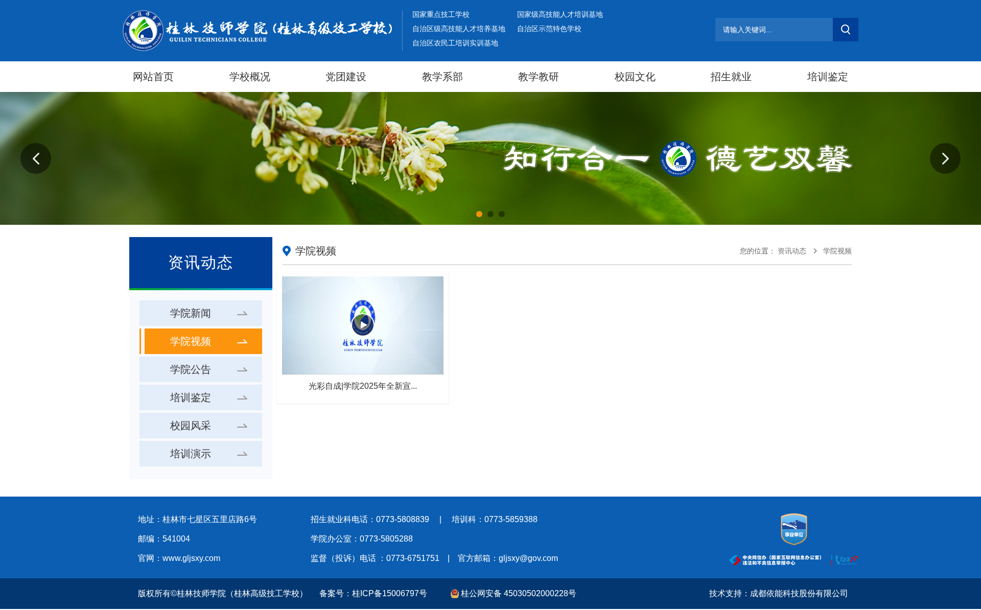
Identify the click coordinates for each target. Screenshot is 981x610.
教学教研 (538, 76)
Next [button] (945, 158)
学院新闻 (190, 313)
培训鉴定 (827, 76)
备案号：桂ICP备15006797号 (373, 593)
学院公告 (190, 369)
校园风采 (190, 425)
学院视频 (190, 341)
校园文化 (635, 76)
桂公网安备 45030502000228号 (518, 593)
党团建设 (345, 76)
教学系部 (442, 76)
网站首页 (153, 76)
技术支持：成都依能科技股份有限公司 (778, 593)
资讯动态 (792, 251)
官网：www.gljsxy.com (179, 558)
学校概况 (249, 76)
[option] (490, 158)
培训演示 (190, 453)
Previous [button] (35, 158)
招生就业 (731, 76)
